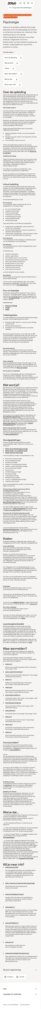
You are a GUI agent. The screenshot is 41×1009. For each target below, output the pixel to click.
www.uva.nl (8, 724)
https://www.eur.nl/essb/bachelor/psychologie (20, 883)
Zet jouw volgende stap (12, 970)
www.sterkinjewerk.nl (11, 434)
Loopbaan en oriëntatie (12, 994)
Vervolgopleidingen (22, 285)
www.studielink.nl (15, 750)
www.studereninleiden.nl (12, 695)
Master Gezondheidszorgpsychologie (16, 449)
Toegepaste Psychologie (26, 858)
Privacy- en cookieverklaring (10, 1004)
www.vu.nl (8, 732)
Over (5, 989)
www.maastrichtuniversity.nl (14, 672)
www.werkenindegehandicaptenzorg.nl (17, 953)
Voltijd (7, 309)
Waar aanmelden (22, 368)
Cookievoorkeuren (25, 1004)
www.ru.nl (8, 679)
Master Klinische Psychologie (14, 452)
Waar (23, 618)
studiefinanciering (18, 602)
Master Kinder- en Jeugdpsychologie (16, 451)
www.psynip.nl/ (10, 907)
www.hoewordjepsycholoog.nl (14, 894)
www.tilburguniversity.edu (13, 703)
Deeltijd (7, 308)
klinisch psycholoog (9, 423)
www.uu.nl (8, 717)
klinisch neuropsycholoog (12, 510)
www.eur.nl (8, 664)
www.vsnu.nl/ (9, 942)
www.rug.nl (8, 687)
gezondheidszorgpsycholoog (11, 416)
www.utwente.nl (10, 710)
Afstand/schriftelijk (11, 306)
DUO (30, 642)
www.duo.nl (33, 604)
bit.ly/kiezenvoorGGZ (11, 867)
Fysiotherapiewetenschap (11, 529)
